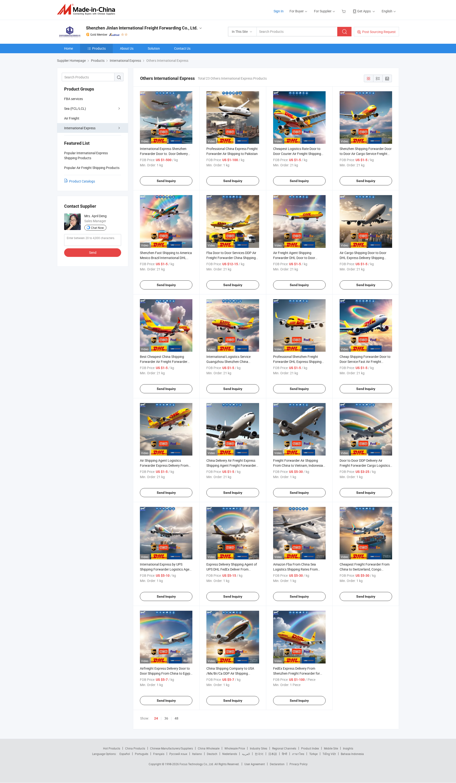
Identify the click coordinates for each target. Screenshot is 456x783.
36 (166, 718)
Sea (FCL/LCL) (75, 108)
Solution (154, 48)
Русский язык (178, 754)
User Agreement (254, 764)
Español (124, 754)
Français (158, 754)
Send (92, 252)
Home (68, 48)
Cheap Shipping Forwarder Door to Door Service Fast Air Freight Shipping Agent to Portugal (365, 361)
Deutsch (212, 754)
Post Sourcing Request (379, 31)
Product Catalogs (82, 181)
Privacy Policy (299, 764)
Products (99, 48)
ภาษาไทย (298, 754)
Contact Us (182, 48)
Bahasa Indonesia (352, 754)
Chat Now (97, 228)
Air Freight (71, 118)
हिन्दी (284, 754)
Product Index (310, 748)
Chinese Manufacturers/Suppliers (171, 748)
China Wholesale (208, 748)
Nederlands (229, 754)
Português (141, 754)
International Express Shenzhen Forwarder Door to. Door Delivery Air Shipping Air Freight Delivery (164, 153)
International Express (79, 128)
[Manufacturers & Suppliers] (87, 9)
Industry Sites (258, 748)
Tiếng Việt (329, 754)
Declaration (277, 764)
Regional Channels (284, 748)
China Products (135, 748)
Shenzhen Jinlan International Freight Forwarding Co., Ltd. (142, 27)
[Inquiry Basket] (344, 11)
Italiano (197, 754)
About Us (126, 48)
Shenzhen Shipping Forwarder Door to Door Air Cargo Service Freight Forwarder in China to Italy (366, 153)
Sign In (279, 11)
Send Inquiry (166, 181)
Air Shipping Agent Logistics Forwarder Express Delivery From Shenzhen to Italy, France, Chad (164, 465)
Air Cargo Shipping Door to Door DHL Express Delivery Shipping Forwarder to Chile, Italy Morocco (364, 257)
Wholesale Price (234, 748)
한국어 (259, 754)
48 (176, 718)
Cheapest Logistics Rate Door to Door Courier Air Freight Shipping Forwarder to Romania (297, 153)
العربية (246, 754)
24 (156, 718)
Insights (348, 748)
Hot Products (111, 748)
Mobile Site (331, 748)
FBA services (73, 98)
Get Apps (363, 11)
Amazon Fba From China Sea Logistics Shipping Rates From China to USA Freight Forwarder (296, 569)
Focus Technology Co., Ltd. (197, 764)
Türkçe (313, 754)
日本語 (272, 754)
